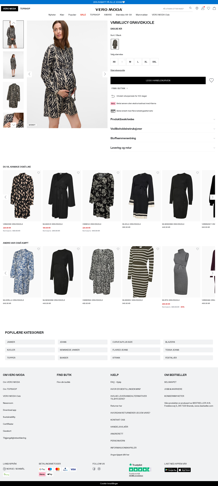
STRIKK (116, 358)
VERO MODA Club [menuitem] (161, 15)
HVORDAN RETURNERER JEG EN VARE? (130, 413)
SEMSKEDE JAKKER (70, 350)
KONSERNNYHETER (174, 396)
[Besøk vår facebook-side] (94, 469)
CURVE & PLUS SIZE (123, 342)
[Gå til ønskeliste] (208, 9)
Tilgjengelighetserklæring (14, 438)
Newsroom (8, 403)
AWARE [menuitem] (108, 15)
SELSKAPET (170, 382)
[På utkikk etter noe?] (190, 8)
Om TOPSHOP (10, 389)
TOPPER (11, 358)
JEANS (63, 342)
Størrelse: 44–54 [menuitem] (124, 15)
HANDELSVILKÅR (119, 427)
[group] (22, 203)
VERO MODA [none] (9, 8)
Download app (9, 410)
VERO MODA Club (12, 396)
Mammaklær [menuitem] (142, 15)
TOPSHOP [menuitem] (95, 15)
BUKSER (64, 358)
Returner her (116, 406)
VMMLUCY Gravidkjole (132, 22)
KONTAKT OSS (117, 420)
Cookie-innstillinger (109, 483)
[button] (114, 61)
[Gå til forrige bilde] (13, 23)
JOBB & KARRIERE (173, 389)
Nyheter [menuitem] (52, 15)
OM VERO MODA (14, 374)
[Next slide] (212, 197)
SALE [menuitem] (83, 15)
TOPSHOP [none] (25, 8)
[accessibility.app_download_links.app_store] (184, 472)
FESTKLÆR (171, 358)
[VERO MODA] (109, 10)
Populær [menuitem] (72, 15)
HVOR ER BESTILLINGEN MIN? (125, 389)
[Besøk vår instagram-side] (99, 469)
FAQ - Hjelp (115, 382)
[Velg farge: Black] (115, 44)
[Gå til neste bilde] (13, 125)
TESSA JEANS (172, 350)
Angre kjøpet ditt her (119, 454)
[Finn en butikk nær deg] (196, 9)
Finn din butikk (63, 382)
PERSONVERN (117, 441)
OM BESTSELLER (175, 374)
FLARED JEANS (120, 350)
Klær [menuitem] (62, 15)
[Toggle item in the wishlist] (211, 80)
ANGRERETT (116, 434)
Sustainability (9, 417)
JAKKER (11, 342)
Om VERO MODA (11, 382)
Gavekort (7, 431)
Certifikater (8, 424)
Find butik (64, 374)
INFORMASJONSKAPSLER (123, 448)
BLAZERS (170, 342)
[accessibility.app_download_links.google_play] (171, 472)
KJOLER (11, 350)
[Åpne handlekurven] (214, 9)
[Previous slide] (5, 197)
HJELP (114, 374)
